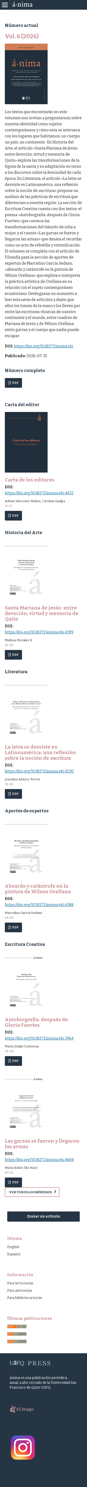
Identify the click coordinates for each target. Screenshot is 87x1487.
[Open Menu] (5, 5)
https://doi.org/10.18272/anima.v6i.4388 (39, 904)
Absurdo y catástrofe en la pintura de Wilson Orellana (38, 888)
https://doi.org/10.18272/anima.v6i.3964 (39, 1038)
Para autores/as (19, 1291)
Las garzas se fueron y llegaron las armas (42, 1143)
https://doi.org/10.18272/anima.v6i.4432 (39, 493)
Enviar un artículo (43, 1216)
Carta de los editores (29, 480)
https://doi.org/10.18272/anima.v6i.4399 (39, 632)
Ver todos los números (30, 1192)
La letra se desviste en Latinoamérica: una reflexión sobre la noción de (40, 752)
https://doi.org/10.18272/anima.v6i (43, 346)
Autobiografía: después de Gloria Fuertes (36, 1022)
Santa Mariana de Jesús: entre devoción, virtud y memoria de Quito (41, 613)
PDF (15, 383)
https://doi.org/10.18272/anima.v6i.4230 (39, 771)
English (13, 1247)
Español (13, 1254)
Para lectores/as (20, 1283)
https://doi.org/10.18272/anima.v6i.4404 (39, 1159)
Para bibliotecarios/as (24, 1298)
